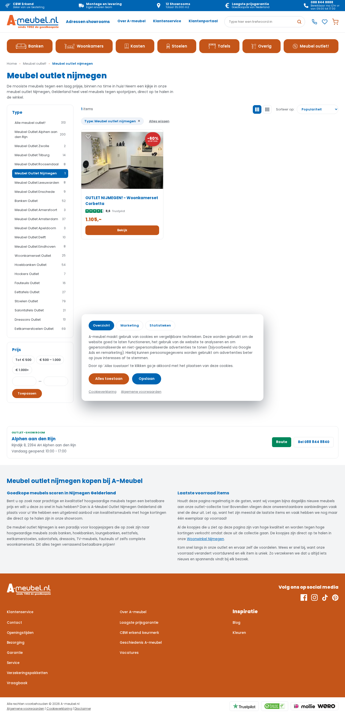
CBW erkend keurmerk (139, 632)
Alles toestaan (108, 378)
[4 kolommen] (267, 109)
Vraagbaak (17, 683)
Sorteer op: (285, 109)
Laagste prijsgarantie (139, 622)
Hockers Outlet (40, 273)
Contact (14, 622)
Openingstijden (20, 632)
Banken (35, 46)
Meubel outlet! (314, 46)
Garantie (15, 652)
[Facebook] (304, 597)
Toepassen (27, 393)
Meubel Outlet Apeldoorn (40, 228)
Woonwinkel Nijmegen (205, 539)
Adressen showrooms (88, 21)
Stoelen (179, 46)
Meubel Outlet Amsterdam (40, 219)
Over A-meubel (131, 21)
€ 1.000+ (22, 370)
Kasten (138, 46)
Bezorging (15, 642)
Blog (236, 622)
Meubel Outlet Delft (40, 237)
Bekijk (122, 230)
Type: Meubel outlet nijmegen (112, 121)
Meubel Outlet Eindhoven (40, 246)
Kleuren (239, 632)
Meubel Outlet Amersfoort (40, 209)
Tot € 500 (23, 360)
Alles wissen (159, 121)
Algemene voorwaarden (25, 708)
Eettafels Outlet (40, 292)
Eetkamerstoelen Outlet (40, 328)
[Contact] (314, 22)
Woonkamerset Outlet (40, 255)
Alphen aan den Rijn (34, 439)
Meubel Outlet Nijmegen (40, 173)
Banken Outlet (40, 200)
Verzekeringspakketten (27, 673)
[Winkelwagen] (335, 22)
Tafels (224, 46)
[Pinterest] (335, 597)
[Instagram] (314, 597)
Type (17, 112)
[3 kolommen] (257, 109)
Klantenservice (167, 21)
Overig (265, 46)
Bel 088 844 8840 (313, 442)
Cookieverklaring (59, 708)
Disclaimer (83, 708)
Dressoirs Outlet (40, 319)
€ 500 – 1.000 (50, 360)
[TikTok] (325, 597)
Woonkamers (90, 46)
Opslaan (147, 378)
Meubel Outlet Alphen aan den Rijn (40, 134)
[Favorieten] (325, 22)
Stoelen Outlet (40, 301)
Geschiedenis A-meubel (141, 642)
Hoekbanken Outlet (40, 264)
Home (12, 63)
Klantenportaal (203, 21)
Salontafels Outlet (40, 310)
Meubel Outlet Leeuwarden (40, 182)
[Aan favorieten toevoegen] (88, 136)
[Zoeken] (299, 21)
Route (281, 442)
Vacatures (129, 652)
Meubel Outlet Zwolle (40, 146)
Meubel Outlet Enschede (40, 191)
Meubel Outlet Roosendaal (40, 164)
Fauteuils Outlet (40, 283)
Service (13, 662)
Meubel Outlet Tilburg (40, 155)
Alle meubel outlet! (40, 122)
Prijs (16, 349)
